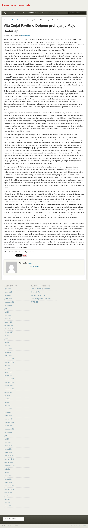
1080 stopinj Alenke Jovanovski (41, 299)
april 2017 (8, 345)
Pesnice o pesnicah (16, 5)
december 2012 (9, 486)
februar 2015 (8, 412)
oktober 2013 (9, 462)
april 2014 (8, 442)
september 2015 (9, 389)
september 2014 (9, 429)
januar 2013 (8, 482)
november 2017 (9, 329)
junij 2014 (7, 435)
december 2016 (9, 359)
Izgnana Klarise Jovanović (39, 295)
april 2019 (8, 288)
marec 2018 (8, 319)
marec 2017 (8, 349)
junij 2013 (7, 469)
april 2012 (8, 502)
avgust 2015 (8, 392)
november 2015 (9, 382)
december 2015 (9, 379)
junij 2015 (7, 399)
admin (29, 263)
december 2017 (9, 325)
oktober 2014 (9, 425)
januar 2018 (8, 322)
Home (14, 20)
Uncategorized (21, 20)
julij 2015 (7, 395)
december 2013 (9, 456)
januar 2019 (8, 299)
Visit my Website (35, 266)
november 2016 (9, 362)
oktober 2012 (9, 492)
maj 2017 (7, 342)
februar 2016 (8, 375)
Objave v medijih (19, 13)
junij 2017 (7, 339)
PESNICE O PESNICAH (36, 13)
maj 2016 (7, 365)
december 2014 (9, 419)
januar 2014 (8, 452)
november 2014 (9, 422)
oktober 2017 (9, 332)
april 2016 (8, 369)
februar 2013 (8, 479)
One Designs (82, 526)
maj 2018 (7, 312)
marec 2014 (8, 446)
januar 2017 (8, 355)
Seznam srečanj (53, 13)
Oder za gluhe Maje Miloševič (40, 288)
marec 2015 (8, 409)
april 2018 (8, 315)
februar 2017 (8, 352)
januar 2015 (8, 415)
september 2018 (9, 302)
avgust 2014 (8, 432)
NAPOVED (34, 302)
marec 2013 (8, 476)
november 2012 (9, 489)
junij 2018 (7, 309)
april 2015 (8, 405)
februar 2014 (8, 449)
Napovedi (6, 13)
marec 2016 (8, 372)
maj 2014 (7, 439)
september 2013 (9, 466)
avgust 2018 (8, 305)
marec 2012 (8, 506)
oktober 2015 (9, 385)
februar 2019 (8, 295)
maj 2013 (7, 472)
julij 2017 (7, 335)
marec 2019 (8, 292)
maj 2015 (7, 402)
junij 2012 (7, 496)
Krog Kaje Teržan (36, 292)
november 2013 (9, 459)
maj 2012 (7, 499)
